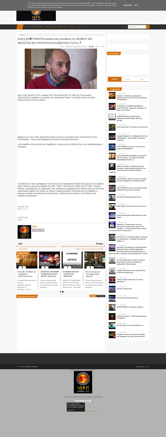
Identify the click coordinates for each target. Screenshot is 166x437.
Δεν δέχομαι (79, 401)
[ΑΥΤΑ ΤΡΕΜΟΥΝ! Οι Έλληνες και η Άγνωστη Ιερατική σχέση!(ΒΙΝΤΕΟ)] (112, 147)
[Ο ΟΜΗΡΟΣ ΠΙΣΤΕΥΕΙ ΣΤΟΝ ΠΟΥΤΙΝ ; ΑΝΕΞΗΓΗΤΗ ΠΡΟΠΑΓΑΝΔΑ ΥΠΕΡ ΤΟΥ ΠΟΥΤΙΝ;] (72, 260)
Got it (136, 5)
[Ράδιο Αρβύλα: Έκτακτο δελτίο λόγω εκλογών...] (112, 206)
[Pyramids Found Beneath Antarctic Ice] (112, 197)
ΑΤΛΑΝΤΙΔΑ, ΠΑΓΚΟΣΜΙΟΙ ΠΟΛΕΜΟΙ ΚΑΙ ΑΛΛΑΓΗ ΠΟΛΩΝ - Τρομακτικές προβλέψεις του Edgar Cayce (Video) (50, 276)
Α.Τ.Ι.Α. (80, 27)
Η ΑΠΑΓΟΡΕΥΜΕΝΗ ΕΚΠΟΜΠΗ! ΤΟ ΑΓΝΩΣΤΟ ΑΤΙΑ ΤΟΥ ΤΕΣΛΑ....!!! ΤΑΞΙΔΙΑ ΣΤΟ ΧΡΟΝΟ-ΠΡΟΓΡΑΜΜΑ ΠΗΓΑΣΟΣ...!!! (132, 158)
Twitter (36, 230)
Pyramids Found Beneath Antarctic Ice (129, 197)
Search (148, 27)
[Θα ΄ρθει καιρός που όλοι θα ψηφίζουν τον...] (112, 325)
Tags (141, 79)
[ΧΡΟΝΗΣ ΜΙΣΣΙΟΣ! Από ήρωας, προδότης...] (112, 307)
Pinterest (43, 230)
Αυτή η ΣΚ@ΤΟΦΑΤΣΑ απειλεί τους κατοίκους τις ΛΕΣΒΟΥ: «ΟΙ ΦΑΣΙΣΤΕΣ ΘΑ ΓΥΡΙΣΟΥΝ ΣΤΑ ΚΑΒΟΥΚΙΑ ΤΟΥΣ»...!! (55, 41)
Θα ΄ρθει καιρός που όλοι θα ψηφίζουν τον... (130, 325)
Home (19, 26)
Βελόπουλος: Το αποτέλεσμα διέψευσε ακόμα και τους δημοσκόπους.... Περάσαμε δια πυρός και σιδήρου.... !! (132, 239)
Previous (17, 260)
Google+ (39, 230)
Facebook (33, 230)
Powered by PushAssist (92, 411)
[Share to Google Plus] (34, 262)
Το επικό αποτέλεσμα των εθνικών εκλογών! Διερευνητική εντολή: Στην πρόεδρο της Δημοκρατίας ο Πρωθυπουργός (131, 262)
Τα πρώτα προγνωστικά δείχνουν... (128, 298)
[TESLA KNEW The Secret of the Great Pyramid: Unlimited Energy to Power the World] (112, 188)
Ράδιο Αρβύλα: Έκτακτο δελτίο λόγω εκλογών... (132, 206)
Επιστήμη (72, 27)
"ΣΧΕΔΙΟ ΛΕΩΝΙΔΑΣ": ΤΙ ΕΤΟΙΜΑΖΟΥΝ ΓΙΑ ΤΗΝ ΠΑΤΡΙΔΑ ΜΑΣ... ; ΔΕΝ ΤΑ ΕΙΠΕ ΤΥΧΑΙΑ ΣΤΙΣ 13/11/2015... (132, 138)
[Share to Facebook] (29, 262)
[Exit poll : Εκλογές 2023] (112, 289)
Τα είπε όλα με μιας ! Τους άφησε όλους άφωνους (93, 274)
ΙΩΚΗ (62, 46)
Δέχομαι (87, 401)
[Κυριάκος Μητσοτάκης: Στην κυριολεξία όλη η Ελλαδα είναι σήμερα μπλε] (112, 270)
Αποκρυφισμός (50, 27)
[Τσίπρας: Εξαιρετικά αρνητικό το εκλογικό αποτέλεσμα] (112, 280)
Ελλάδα (26, 27)
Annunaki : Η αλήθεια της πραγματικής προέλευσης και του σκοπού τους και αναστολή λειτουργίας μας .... (132, 98)
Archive (128, 79)
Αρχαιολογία (61, 27)
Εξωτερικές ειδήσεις (37, 27)
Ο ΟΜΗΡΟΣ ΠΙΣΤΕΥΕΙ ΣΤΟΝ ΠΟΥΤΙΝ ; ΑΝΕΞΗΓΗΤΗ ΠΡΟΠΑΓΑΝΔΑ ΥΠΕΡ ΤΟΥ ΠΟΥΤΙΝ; (129, 118)
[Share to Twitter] (31, 262)
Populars (115, 79)
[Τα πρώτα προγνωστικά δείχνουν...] (112, 298)
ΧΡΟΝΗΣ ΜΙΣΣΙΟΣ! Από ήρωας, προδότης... (130, 307)
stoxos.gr (25, 209)
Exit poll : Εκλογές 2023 (124, 289)
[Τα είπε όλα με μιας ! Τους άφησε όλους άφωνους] (94, 260)
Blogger (93, 296)
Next (104, 260)
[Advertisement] (108, 11)
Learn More (127, 5)
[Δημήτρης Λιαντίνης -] (112, 316)
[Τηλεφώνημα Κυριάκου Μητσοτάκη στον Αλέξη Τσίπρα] (112, 215)
